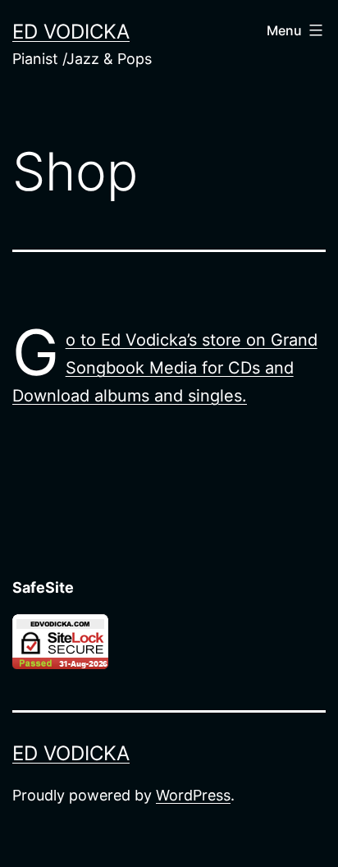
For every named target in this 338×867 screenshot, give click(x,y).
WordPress (193, 795)
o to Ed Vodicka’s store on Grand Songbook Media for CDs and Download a (164, 368)
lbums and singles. (175, 396)
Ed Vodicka (71, 32)
